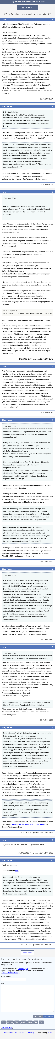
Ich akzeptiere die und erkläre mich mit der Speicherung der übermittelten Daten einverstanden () (24, 971)
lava (4, 19)
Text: (3, 984)
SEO (43, 2)
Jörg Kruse (7, 106)
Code (23, 1022)
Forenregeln (23, 969)
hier (16, 871)
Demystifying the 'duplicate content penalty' (28, 824)
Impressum (8, 1032)
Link (30, 1022)
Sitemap (31, 1032)
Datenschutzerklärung (10, 973)
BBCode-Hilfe (7, 1028)
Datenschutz (20, 1032)
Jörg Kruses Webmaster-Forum (24, 2)
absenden (48, 1016)
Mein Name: (6, 977)
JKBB (50, 1032)
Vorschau (38, 1016)
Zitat (17, 1022)
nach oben (27, 953)
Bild (35, 1022)
